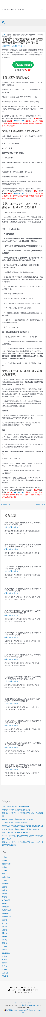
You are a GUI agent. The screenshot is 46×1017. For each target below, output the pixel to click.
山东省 (6, 703)
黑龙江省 (5, 976)
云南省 (4, 860)
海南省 (4, 936)
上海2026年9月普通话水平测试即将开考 (15, 806)
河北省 (16, 549)
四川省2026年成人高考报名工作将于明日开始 (17, 819)
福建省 (4, 949)
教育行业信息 (6, 910)
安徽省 (6, 527)
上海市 (4, 857)
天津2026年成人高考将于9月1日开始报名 (16, 832)
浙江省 (4, 933)
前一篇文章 (5, 504)
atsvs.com (27, 1003)
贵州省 (4, 956)
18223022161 (19, 121)
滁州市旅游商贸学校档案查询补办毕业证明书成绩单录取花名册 (22, 523)
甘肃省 (4, 946)
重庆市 (16, 593)
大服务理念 (6, 877)
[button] (3, 22)
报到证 (4, 903)
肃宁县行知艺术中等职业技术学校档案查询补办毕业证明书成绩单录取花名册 (22, 545)
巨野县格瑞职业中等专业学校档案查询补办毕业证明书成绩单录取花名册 (22, 765)
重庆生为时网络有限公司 (30, 1005)
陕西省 (4, 966)
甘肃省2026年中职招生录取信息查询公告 (16, 810)
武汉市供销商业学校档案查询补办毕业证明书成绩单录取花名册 (22, 655)
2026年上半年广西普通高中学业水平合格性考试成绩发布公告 (22, 826)
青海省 (4, 969)
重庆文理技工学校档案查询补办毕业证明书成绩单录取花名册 (22, 589)
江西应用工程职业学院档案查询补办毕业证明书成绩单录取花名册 (22, 743)
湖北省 (16, 659)
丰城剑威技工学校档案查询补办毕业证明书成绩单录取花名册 (22, 721)
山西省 (4, 893)
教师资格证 (6, 907)
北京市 (4, 867)
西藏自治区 (6, 953)
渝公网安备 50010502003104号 (17, 1010)
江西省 (16, 725)
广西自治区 (6, 900)
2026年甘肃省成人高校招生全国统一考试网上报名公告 (20, 829)
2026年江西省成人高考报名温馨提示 (14, 822)
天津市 (4, 880)
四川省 (6, 571)
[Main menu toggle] (42, 9)
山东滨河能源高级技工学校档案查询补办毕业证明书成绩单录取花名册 (22, 699)
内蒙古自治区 (6, 864)
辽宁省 (4, 959)
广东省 (6, 681)
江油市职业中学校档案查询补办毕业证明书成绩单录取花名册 (22, 567)
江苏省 (15, 46)
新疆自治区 (6, 913)
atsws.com (19, 1003)
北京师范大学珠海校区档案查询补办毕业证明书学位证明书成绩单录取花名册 (22, 677)
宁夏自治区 (6, 883)
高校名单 (5, 973)
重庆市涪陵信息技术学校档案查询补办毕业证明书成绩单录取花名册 (22, 611)
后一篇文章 (40, 504)
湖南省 (4, 943)
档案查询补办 (7, 46)
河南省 (4, 930)
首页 (3, 35)
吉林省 (4, 870)
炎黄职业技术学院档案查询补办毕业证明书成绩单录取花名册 (22, 633)
